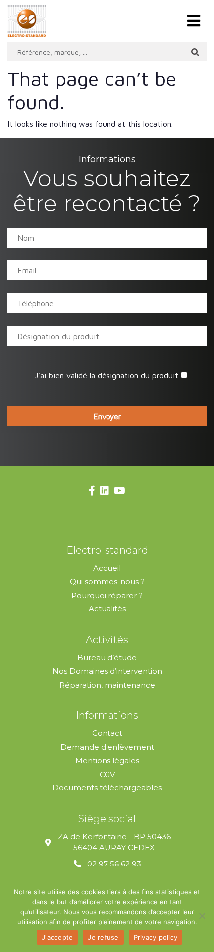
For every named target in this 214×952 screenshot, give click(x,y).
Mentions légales (107, 760)
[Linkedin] (104, 491)
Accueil (107, 568)
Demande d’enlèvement (107, 747)
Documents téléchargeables (107, 787)
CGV (107, 774)
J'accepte (57, 937)
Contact (107, 733)
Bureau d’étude (107, 657)
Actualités (107, 608)
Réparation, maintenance (107, 685)
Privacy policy (156, 937)
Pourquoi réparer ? (107, 595)
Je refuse (103, 937)
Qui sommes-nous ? (107, 581)
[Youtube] (119, 491)
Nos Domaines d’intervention (107, 671)
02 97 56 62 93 (114, 863)
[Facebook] (92, 491)
